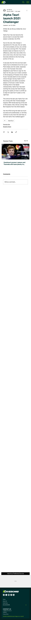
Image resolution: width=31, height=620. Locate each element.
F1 (4, 120)
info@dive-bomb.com (7, 610)
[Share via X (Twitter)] (8, 132)
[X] (6, 595)
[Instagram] (4, 595)
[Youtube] (9, 595)
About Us (5, 601)
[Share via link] (16, 132)
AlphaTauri (11, 120)
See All (26, 140)
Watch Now (5, 603)
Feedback (5, 612)
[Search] (23, 2)
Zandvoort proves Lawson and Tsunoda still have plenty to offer (14, 163)
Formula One (6, 124)
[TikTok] (11, 595)
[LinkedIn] (14, 595)
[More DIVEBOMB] (26, 605)
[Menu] (28, 2)
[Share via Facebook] (4, 132)
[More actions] (27, 10)
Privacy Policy (5, 614)
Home (4, 599)
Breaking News (7, 126)
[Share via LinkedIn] (12, 132)
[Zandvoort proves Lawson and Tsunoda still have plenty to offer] (15, 151)
